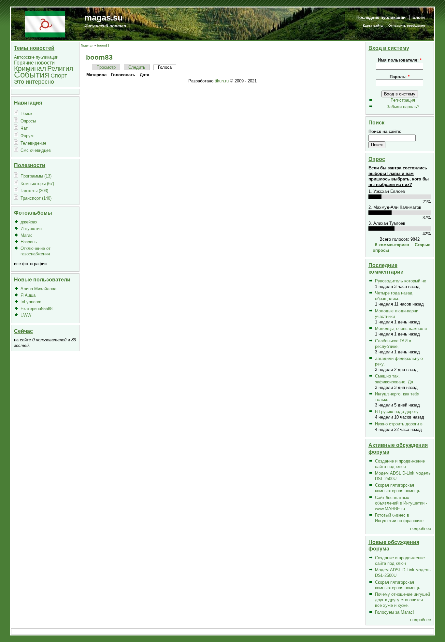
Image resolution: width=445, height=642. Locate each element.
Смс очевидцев (36, 150)
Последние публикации (381, 17)
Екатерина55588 (36, 308)
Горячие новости (34, 62)
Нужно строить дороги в (399, 423)
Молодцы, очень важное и (401, 328)
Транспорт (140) (36, 198)
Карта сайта (373, 25)
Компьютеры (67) (37, 183)
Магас (27, 235)
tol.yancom (31, 301)
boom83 (103, 45)
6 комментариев (392, 244)
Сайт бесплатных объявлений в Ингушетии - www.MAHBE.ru (401, 503)
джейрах (29, 222)
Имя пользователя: (400, 60)
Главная (87, 45)
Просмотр (106, 67)
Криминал (30, 68)
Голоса (165, 67)
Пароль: (399, 76)
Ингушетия (31, 228)
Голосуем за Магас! (394, 612)
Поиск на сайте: (384, 131)
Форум (27, 135)
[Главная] (45, 23)
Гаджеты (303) (34, 190)
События (31, 74)
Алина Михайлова (38, 288)
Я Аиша (28, 295)
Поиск (26, 113)
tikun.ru (222, 80)
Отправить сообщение (406, 25)
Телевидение (33, 143)
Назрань (29, 241)
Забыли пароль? (403, 106)
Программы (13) (36, 176)
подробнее (420, 528)
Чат (24, 128)
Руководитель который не (400, 280)
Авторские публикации (36, 57)
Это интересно (34, 81)
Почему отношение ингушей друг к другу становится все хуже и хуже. (402, 600)
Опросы (28, 121)
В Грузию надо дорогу (397, 411)
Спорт (58, 75)
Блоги (418, 17)
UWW (26, 315)
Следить (136, 67)
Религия (60, 68)
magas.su (103, 17)
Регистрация (403, 100)
